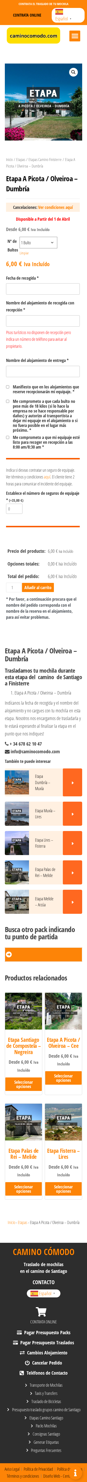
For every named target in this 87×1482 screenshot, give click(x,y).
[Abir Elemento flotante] (75, 1473)
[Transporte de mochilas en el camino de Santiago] (33, 35)
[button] (74, 36)
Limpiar (24, 253)
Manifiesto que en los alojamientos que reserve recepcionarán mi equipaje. (46, 389)
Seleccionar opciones (23, 1084)
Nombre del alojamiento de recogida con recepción (40, 306)
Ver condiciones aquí (55, 207)
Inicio (9, 159)
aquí (47, 477)
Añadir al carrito (37, 587)
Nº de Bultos (12, 245)
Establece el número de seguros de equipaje (42, 496)
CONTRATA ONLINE (43, 1322)
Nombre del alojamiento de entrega (37, 360)
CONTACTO (44, 1282)
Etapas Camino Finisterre (45, 159)
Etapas (20, 159)
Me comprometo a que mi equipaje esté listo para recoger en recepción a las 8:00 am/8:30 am (46, 442)
